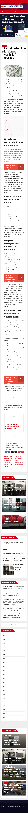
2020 (4, 658)
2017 (4, 670)
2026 (4, 635)
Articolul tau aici (18, 806)
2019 (4, 662)
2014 (4, 682)
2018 (4, 666)
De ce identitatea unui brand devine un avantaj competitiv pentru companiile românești (13, 588)
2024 (4, 643)
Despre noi (12, 806)
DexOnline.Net (13, 624)
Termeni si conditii (5, 806)
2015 (4, 678)
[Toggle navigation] (15, 12)
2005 (4, 713)
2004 (4, 717)
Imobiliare (6, 753)
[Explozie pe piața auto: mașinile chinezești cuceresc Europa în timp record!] (14, 419)
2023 (4, 647)
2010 (4, 694)
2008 (4, 702)
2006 (4, 710)
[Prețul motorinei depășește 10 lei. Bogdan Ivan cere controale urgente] (13, 400)
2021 (4, 655)
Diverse (6, 782)
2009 (4, 698)
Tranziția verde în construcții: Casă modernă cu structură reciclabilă (14, 488)
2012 (4, 690)
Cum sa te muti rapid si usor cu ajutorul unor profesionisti (18, 461)
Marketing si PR (7, 735)
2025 (4, 639)
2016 (4, 674)
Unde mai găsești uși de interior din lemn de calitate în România (13, 504)
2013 (4, 686)
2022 (4, 651)
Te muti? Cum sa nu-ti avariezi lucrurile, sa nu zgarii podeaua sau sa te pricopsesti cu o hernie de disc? (13, 615)
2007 (4, 706)
